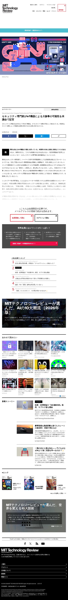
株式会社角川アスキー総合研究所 (17, 586)
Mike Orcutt (6, 132)
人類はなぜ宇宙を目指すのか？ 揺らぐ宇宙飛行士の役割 (32, 277)
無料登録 (61, 10)
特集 (44, 11)
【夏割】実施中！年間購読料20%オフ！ (24, 243)
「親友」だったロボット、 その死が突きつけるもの (30, 289)
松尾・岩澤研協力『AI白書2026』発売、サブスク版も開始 (32, 270)
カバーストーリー (6, 109)
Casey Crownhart (40, 441)
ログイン (42, 4)
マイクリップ (50, 4)
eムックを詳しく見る (57, 493)
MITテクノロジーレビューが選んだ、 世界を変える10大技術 (34, 506)
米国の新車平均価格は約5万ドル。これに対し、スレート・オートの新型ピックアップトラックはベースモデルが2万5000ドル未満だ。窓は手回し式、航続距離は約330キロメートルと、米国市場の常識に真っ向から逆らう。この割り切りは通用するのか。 (50, 434)
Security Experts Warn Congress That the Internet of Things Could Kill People (21, 113)
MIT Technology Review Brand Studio (45, 418)
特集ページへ (57, 324)
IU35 (34, 11)
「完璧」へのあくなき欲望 (61, 487)
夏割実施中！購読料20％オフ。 (34, 30)
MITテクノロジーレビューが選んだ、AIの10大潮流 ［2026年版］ (32, 307)
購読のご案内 (33, 4)
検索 (52, 7)
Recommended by (55, 395)
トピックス (39, 11)
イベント (53, 11)
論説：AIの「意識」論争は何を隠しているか (28, 283)
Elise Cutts (38, 465)
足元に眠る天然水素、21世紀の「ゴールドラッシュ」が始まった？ (35, 262)
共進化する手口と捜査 (17, 486)
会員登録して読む (18, 218)
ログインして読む (43, 218)
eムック (48, 11)
